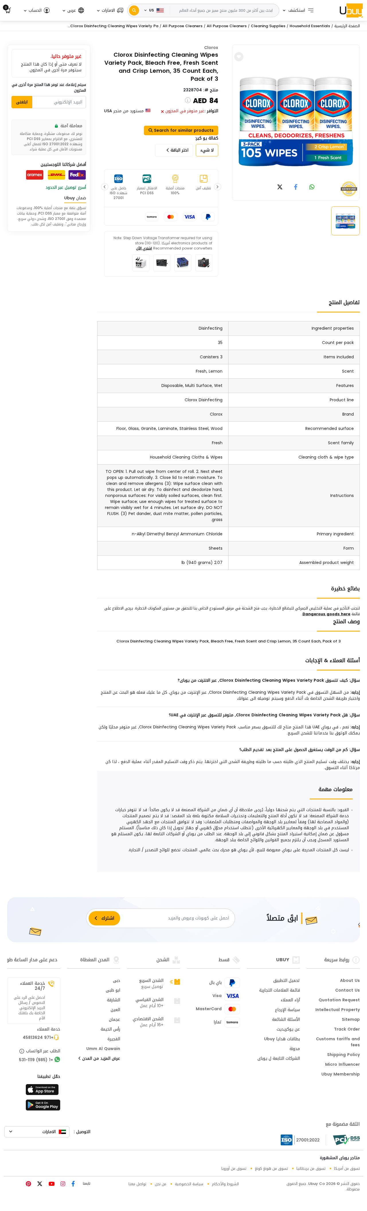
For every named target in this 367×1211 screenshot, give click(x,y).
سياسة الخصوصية (189, 1184)
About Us (350, 981)
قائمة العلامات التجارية (279, 990)
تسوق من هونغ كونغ (271, 1168)
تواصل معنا (137, 1184)
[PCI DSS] (346, 1140)
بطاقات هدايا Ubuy (282, 1039)
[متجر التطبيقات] (43, 1091)
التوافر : (211, 111)
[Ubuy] (351, 10)
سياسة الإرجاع (287, 1010)
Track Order (347, 1029)
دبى (116, 981)
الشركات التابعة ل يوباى (278, 1058)
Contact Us (347, 990)
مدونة (295, 1049)
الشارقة (113, 1000)
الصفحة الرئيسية (347, 26)
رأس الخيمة (110, 1029)
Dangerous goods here (326, 614)
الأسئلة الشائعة (286, 1020)
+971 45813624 (38, 1038)
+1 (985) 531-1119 (36, 1060)
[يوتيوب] (51, 1184)
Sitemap (351, 1020)
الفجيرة (114, 1039)
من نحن (160, 1184)
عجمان (114, 1020)
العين (115, 1010)
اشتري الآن (144, 248)
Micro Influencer (342, 1064)
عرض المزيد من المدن (100, 1058)
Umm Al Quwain (103, 1049)
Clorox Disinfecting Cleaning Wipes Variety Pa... (113, 26)
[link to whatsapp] (312, 187)
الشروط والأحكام (225, 1184)
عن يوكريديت (288, 1029)
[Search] (134, 10)
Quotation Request (339, 1000)
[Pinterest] (28, 1184)
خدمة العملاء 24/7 (32, 986)
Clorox (211, 48)
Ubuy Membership (340, 1074)
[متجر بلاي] (43, 1107)
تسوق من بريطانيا (310, 1168)
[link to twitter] (280, 187)
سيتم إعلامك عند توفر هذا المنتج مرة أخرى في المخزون (49, 87)
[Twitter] (39, 1184)
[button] (110, 10)
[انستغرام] (62, 1184)
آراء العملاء (290, 1000)
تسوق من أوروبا (233, 1168)
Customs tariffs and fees (338, 1042)
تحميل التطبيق (286, 981)
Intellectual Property (337, 1010)
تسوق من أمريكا (347, 1168)
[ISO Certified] (303, 1140)
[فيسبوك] (72, 1184)
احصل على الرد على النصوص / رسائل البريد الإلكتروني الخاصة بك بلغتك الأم (29, 1008)
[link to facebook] (296, 187)
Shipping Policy (343, 1055)
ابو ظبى (113, 990)
